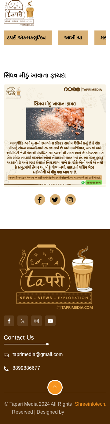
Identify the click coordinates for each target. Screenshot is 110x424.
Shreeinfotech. (89, 404)
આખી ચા (71, 37)
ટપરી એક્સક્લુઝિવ (24, 37)
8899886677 (26, 368)
